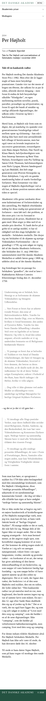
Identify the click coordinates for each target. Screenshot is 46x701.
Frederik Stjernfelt (17, 50)
